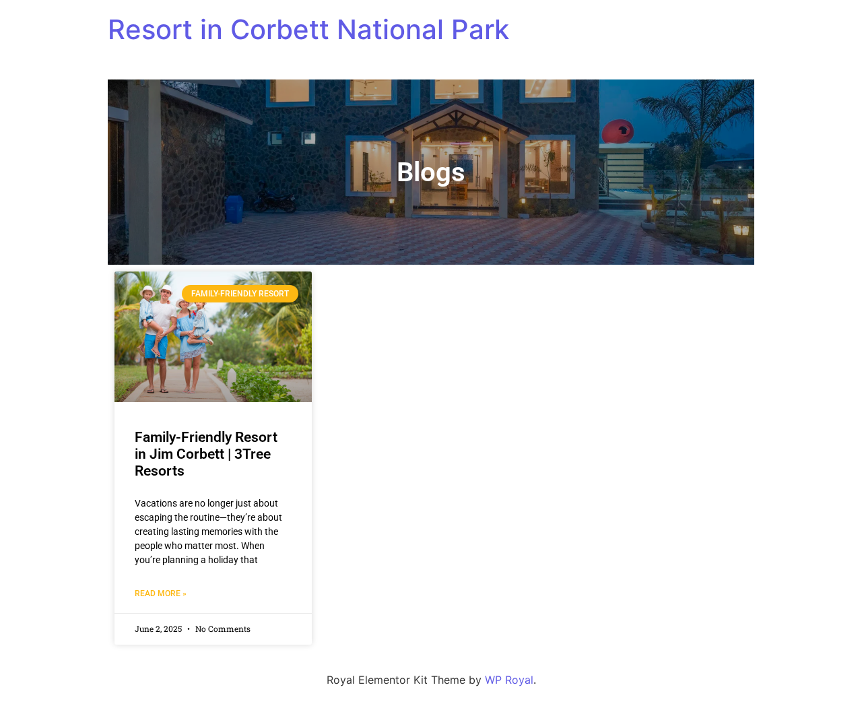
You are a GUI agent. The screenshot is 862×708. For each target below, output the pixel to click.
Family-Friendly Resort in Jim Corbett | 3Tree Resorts (206, 454)
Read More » (161, 593)
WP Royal (509, 679)
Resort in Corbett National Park (308, 29)
